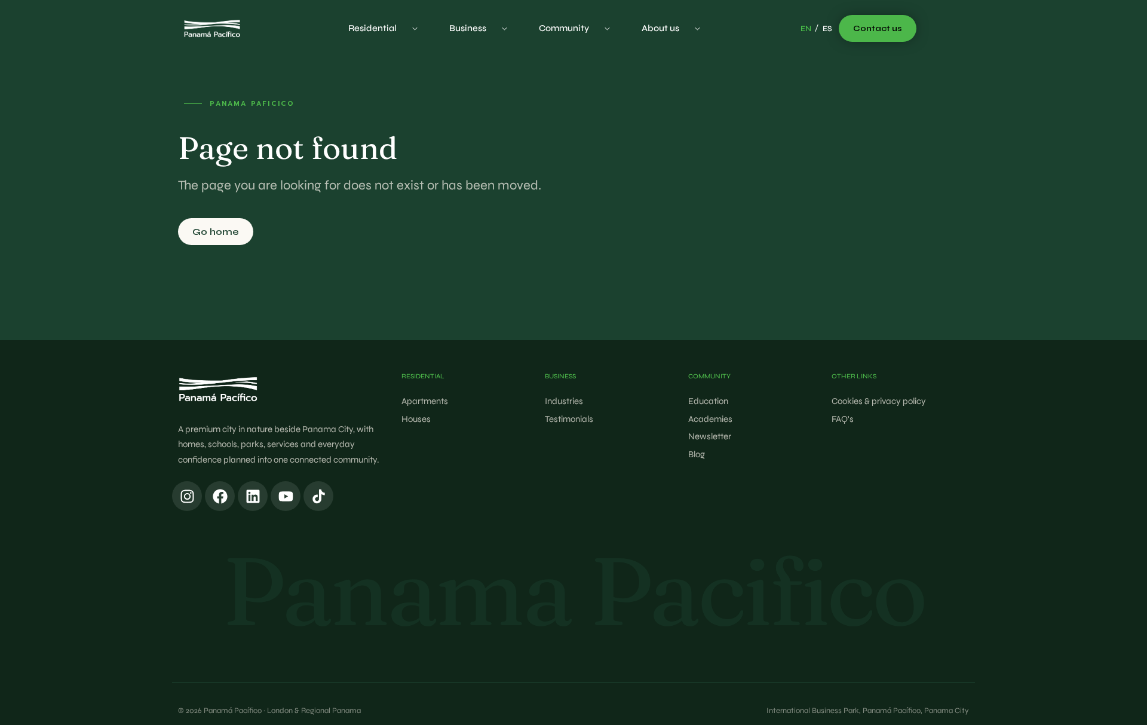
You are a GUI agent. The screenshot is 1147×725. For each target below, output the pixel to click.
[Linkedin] (253, 496)
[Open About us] (697, 28)
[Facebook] (220, 496)
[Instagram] (187, 496)
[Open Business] (504, 28)
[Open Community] (607, 28)
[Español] (827, 29)
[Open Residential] (414, 28)
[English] (806, 29)
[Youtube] (285, 496)
